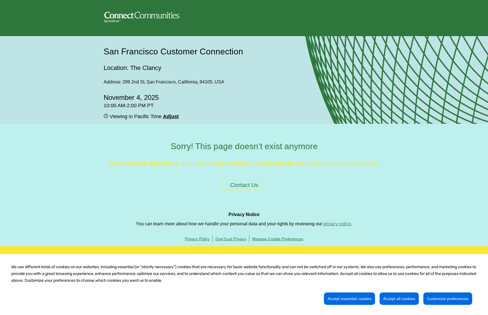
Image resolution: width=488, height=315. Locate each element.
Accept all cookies (399, 298)
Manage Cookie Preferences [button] (277, 239)
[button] (170, 116)
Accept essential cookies (349, 298)
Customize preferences (448, 298)
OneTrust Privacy (230, 239)
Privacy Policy (197, 239)
